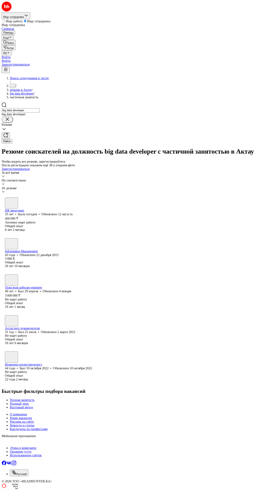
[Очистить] (7, 119)
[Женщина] (11, 203)
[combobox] (21, 110)
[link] (9, 42)
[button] (6, 57)
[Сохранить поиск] (6, 135)
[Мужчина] (11, 243)
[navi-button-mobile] (6, 69)
